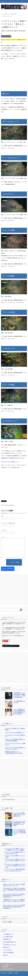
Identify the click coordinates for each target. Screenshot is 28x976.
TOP (9, 14)
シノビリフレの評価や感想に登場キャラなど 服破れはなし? (19, 814)
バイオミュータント (6, 36)
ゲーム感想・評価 (7, 936)
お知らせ (5, 955)
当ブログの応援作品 (8, 952)
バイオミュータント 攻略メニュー (10, 461)
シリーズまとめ (7, 949)
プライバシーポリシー (8, 968)
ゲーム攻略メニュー (8, 934)
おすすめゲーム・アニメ (9, 944)
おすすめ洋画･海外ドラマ (9, 942)
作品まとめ (6, 947)
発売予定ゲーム (7, 939)
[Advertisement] (14, 75)
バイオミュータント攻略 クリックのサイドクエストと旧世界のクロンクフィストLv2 (15, 866)
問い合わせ (5, 966)
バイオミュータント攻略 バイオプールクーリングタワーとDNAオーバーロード (15, 861)
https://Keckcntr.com (20, 889)
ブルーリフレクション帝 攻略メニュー (15, 732)
